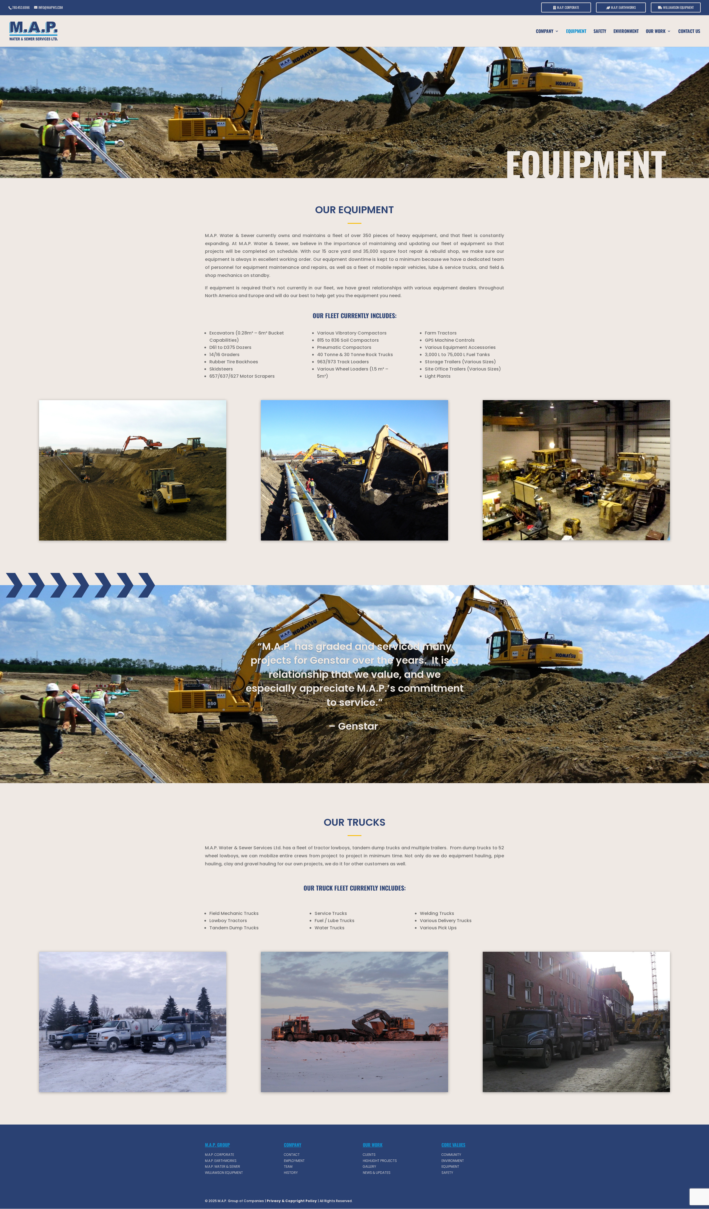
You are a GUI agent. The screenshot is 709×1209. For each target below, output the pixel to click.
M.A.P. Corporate (567, 8)
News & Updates (377, 1172)
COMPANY (544, 31)
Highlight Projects (380, 1160)
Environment (626, 31)
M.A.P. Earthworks (623, 8)
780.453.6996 (21, 7)
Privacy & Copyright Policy (291, 1200)
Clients (369, 1154)
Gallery (369, 1166)
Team (288, 1166)
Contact (292, 1154)
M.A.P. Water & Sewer (222, 1166)
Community (451, 1154)
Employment (294, 1160)
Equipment (576, 31)
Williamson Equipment (678, 8)
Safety (600, 31)
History (291, 1172)
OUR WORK (656, 31)
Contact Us (689, 31)
